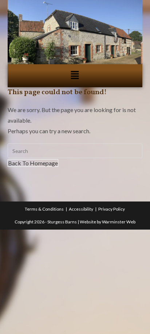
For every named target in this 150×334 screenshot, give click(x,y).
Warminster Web (118, 221)
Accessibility (81, 209)
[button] (75, 76)
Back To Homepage (33, 163)
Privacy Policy (111, 209)
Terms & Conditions (44, 209)
